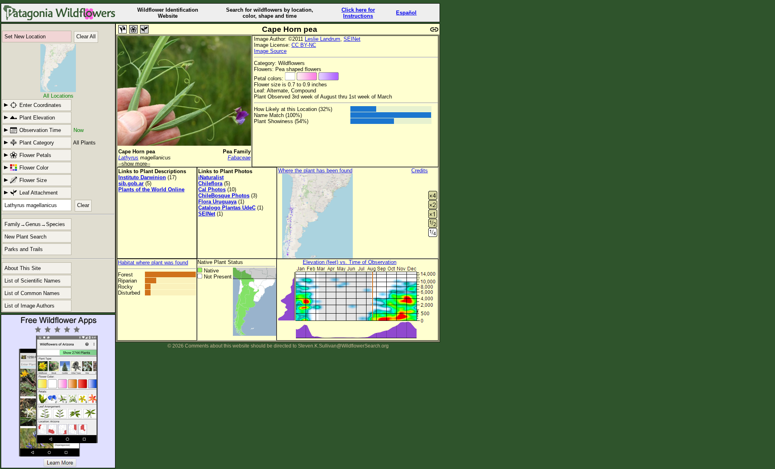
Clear (83, 205)
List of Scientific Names (32, 281)
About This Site (22, 268)
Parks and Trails (23, 249)
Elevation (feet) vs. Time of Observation (349, 262)
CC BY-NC (303, 45)
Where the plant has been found (315, 171)
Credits (419, 171)
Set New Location (25, 37)
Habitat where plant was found (153, 263)
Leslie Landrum (322, 39)
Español (406, 13)
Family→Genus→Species (34, 224)
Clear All (86, 37)
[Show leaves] (144, 29)
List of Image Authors (29, 306)
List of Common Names (32, 293)
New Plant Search (25, 237)
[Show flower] (133, 29)
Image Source (270, 51)
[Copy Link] (434, 28)
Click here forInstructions (358, 13)
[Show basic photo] (122, 29)
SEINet (352, 39)
